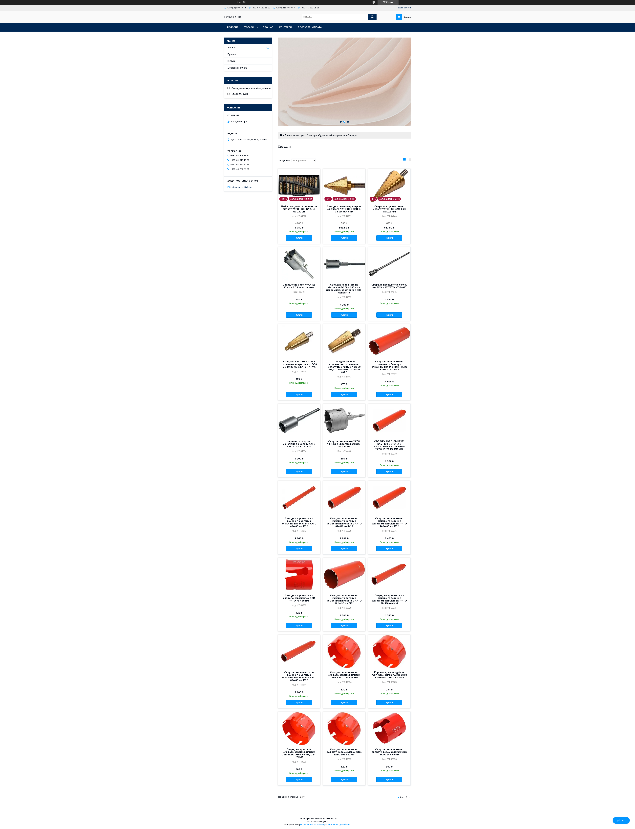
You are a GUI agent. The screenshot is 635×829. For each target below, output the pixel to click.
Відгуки (231, 61)
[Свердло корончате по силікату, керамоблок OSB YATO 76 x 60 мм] (299, 574)
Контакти (285, 27)
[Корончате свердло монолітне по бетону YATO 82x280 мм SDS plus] (299, 420)
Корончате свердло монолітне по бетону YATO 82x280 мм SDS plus (299, 444)
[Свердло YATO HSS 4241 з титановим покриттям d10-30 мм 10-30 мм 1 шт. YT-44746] (299, 340)
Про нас (268, 27)
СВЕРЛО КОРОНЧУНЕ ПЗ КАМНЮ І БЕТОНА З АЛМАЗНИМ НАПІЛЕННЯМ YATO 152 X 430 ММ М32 (389, 445)
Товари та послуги (294, 135)
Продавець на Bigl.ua (317, 821)
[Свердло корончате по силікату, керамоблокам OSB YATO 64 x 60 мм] (389, 728)
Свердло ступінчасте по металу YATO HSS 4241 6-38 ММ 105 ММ (389, 209)
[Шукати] (372, 17)
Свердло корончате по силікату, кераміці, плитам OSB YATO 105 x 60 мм (344, 675)
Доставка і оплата (310, 27)
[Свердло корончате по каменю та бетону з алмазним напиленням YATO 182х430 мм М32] (344, 574)
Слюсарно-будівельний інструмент (326, 135)
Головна (232, 27)
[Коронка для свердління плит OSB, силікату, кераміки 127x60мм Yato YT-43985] (389, 651)
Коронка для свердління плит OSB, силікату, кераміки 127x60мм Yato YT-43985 (389, 675)
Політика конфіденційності (338, 824)
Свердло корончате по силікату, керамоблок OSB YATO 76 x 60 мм (299, 598)
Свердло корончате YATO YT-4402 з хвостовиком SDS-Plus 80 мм (344, 444)
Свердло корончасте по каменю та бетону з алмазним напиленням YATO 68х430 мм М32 (299, 676)
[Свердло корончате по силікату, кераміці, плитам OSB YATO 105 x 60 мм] (344, 651)
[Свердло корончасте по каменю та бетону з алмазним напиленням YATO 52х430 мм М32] (389, 574)
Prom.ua (333, 818)
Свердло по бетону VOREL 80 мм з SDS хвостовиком (299, 286)
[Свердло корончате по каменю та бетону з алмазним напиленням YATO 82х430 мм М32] (344, 497)
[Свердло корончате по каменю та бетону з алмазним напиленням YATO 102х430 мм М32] (389, 497)
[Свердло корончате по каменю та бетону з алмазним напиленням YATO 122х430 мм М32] (389, 340)
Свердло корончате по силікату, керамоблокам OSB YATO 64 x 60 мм (389, 752)
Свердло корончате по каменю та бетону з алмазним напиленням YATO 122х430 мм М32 (389, 365)
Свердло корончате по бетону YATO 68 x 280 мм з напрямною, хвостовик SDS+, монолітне (344, 288)
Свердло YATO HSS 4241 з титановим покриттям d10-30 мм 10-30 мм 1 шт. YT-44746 (299, 364)
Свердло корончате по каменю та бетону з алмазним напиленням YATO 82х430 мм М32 (344, 522)
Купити (299, 238)
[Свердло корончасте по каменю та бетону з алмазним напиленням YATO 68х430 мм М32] (299, 651)
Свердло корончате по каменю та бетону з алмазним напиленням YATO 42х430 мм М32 (299, 522)
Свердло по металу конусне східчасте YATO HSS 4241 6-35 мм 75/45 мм (344, 209)
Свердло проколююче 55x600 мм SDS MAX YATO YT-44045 (389, 286)
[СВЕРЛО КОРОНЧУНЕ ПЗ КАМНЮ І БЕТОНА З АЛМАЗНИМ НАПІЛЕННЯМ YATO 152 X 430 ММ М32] (389, 420)
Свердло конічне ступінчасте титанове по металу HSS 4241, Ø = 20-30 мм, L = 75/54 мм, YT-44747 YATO (344, 366)
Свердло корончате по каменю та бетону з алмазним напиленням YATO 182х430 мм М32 (344, 599)
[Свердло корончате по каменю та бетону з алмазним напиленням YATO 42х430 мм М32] (299, 497)
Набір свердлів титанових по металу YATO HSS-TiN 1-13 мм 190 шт (299, 209)
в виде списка (409, 160)
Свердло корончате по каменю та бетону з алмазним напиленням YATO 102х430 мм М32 (389, 522)
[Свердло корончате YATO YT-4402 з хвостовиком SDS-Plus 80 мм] (344, 420)
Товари (249, 27)
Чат (624, 820)
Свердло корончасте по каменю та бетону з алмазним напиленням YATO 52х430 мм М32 (389, 599)
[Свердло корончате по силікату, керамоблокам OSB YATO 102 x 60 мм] (344, 728)
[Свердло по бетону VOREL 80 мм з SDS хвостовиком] (299, 263)
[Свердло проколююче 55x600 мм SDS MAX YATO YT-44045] (389, 263)
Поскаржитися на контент (312, 824)
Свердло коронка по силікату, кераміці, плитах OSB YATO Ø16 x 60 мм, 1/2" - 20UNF (299, 753)
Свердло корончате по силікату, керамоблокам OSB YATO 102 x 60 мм (344, 752)
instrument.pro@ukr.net (241, 187)
